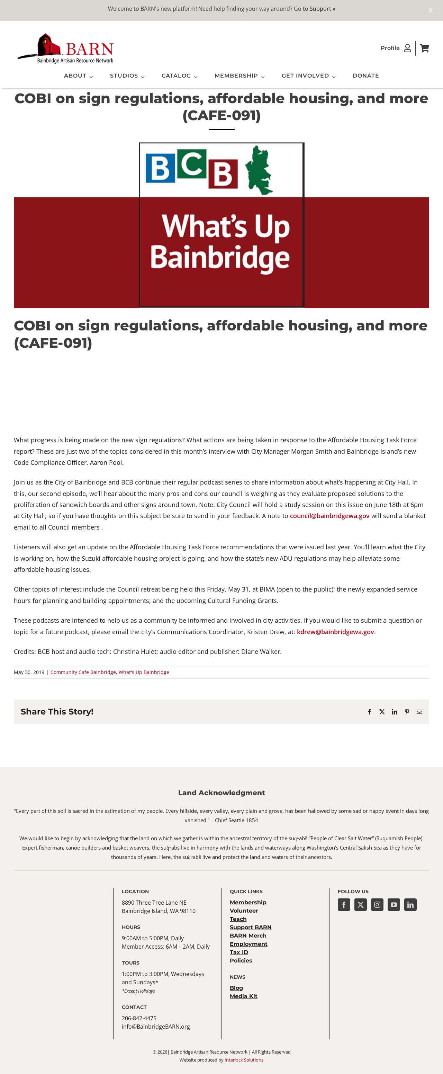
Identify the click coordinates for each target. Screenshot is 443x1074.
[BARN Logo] (66, 34)
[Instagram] (377, 904)
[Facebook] (344, 904)
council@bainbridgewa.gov (330, 516)
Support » (322, 8)
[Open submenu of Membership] (261, 77)
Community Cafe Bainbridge (83, 672)
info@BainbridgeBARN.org (156, 1026)
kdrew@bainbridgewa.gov (335, 632)
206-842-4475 (139, 1018)
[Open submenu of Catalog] (194, 77)
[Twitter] (360, 904)
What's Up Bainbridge (144, 672)
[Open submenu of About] (90, 77)
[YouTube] (394, 904)
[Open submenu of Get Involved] (332, 77)
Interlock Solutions (244, 1060)
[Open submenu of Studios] (141, 77)
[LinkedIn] (410, 904)
